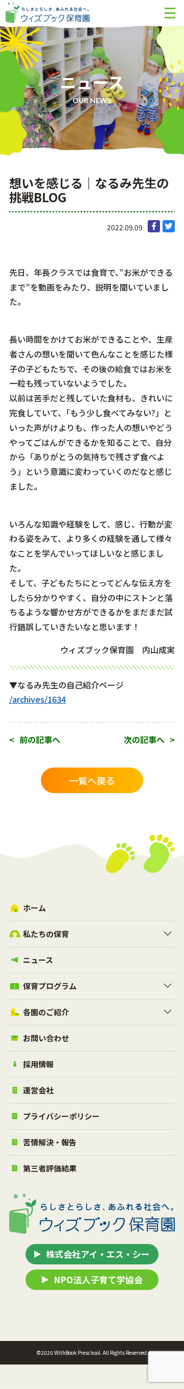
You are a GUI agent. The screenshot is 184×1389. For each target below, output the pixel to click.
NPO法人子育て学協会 (98, 1279)
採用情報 (38, 1064)
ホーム (34, 907)
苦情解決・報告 (50, 1142)
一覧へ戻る (92, 780)
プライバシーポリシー (61, 1116)
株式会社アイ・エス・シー (98, 1254)
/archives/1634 (37, 699)
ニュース (38, 959)
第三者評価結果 (50, 1168)
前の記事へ (39, 739)
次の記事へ (144, 739)
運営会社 (38, 1090)
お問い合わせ (46, 1038)
